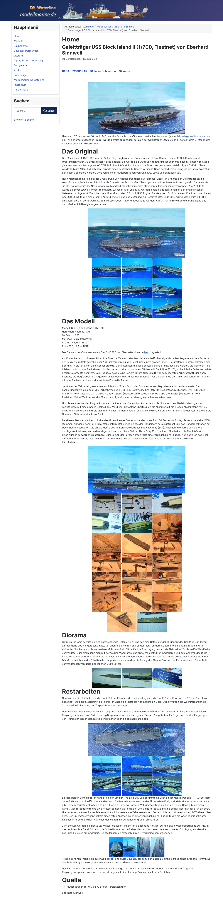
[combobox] (27, 110)
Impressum (20, 84)
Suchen (50, 110)
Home (17, 36)
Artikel (18, 70)
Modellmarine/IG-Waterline (29, 79)
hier (146, 352)
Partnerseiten (21, 89)
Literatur (19, 55)
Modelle (18, 41)
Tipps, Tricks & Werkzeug (28, 60)
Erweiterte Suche (24, 119)
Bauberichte (21, 45)
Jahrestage (20, 75)
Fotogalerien (21, 65)
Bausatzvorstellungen (26, 50)
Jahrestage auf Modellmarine (193, 136)
